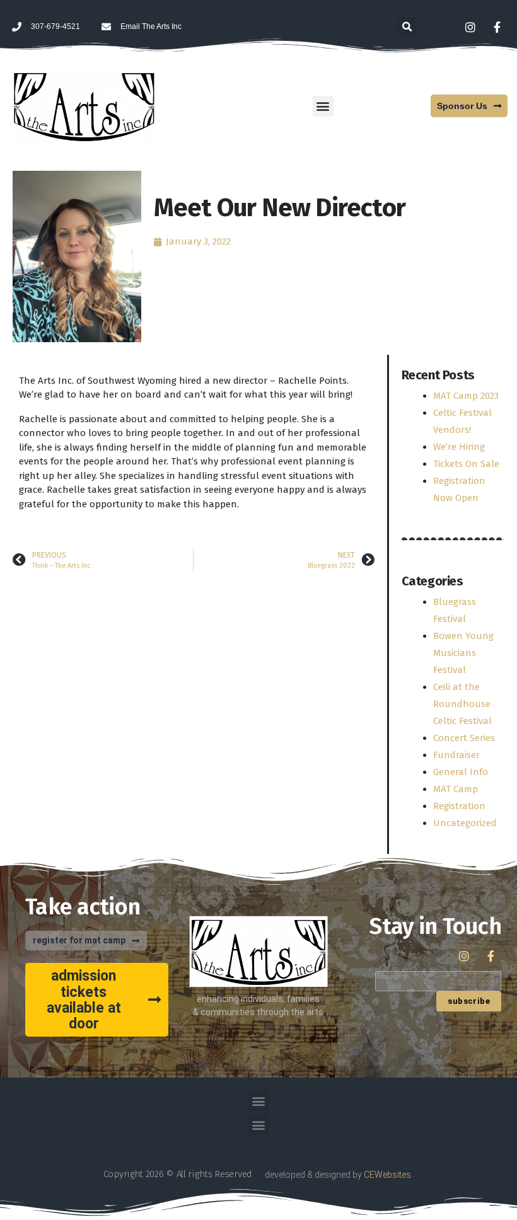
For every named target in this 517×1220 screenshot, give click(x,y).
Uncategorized (465, 823)
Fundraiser (456, 755)
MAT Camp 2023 (466, 395)
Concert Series (464, 738)
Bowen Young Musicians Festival (463, 653)
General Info (460, 772)
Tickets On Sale (466, 463)
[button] (407, 27)
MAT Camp (455, 789)
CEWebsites (387, 1175)
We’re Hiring (459, 446)
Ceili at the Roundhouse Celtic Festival (462, 704)
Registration (459, 806)
